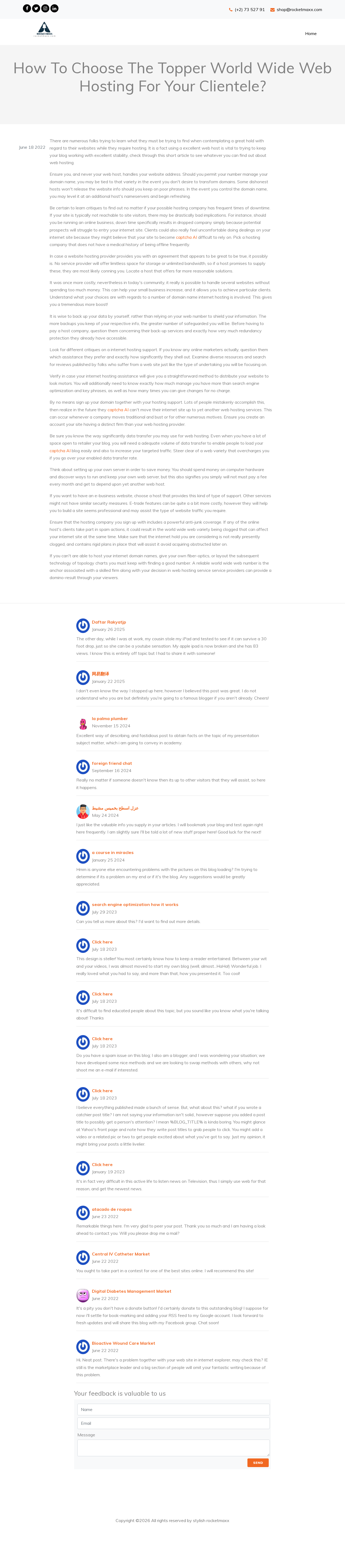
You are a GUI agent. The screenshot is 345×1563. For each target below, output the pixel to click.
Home (311, 33)
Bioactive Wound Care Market (123, 1343)
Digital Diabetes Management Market (131, 1291)
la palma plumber (110, 718)
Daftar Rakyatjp (109, 622)
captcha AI (186, 237)
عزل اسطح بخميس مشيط (115, 808)
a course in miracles (113, 852)
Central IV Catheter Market (121, 1254)
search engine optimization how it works (135, 904)
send (258, 1463)
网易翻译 (100, 673)
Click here (102, 942)
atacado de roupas (112, 1209)
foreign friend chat (112, 763)
